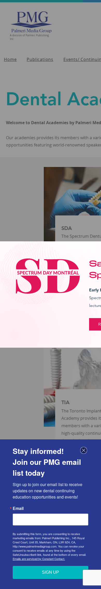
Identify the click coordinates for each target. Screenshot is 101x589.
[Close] (84, 450)
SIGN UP (50, 572)
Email (18, 508)
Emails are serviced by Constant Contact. (39, 559)
